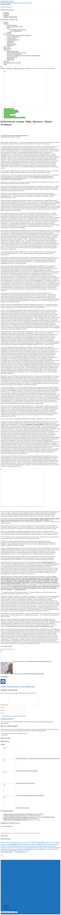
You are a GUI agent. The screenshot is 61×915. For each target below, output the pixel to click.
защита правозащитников (11, 110)
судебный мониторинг (13, 39)
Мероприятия (10, 41)
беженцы (12, 846)
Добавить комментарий (8, 132)
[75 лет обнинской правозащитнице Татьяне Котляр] (10, 795)
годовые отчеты (11, 38)
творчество (7, 114)
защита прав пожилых (40, 847)
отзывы (9, 32)
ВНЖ (12, 842)
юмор (5, 64)
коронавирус (21, 849)
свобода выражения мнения (11, 112)
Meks (13, 852)
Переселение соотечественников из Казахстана (16, 820)
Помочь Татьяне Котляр (7, 9)
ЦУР (57, 844)
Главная (6, 22)
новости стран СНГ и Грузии (15, 26)
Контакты (6, 61)
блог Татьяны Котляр (16, 31)
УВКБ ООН (40, 844)
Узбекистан (47, 844)
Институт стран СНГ (25, 842)
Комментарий (4, 704)
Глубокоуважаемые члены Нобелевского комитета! (14, 135)
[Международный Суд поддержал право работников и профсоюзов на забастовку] (10, 758)
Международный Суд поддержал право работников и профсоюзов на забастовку (38, 758)
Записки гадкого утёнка (22, 807)
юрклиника (10, 42)
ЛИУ (56, 842)
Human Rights (10, 59)
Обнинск (14, 844)
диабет (41, 846)
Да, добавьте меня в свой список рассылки (14, 716)
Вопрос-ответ (7, 48)
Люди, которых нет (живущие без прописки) (19, 35)
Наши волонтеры (11, 44)
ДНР (15, 842)
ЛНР (59, 842)
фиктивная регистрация (23, 850)
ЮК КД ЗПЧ (6, 846)
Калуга (43, 842)
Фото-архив (10, 45)
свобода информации (9, 113)
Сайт (2, 713)
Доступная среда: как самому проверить (27, 770)
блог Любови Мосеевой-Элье (18, 29)
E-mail (3, 710)
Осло (13, 649)
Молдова (5, 844)
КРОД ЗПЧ (7, 47)
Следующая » (4, 735)
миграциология (29, 849)
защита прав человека (12, 849)
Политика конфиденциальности (12, 857)
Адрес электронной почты (7, 826)
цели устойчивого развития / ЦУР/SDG (14, 117)
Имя (2, 707)
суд (46, 849)
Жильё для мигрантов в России (12, 815)
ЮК (2, 846)
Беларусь (7, 842)
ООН (9, 844)
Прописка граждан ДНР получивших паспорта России (19, 814)
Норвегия (9, 649)
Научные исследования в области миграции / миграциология (23, 55)
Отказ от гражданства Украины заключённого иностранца (20, 817)
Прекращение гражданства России (25, 783)
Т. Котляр (26, 844)
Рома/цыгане (10, 58)
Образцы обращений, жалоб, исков (16, 52)
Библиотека (7, 49)
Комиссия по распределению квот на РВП (15, 818)
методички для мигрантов (14, 54)
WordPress (28, 852)
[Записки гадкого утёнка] (10, 807)
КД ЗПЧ (32, 842)
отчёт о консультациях (13, 36)
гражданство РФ (19, 846)
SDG (4, 842)
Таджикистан (33, 844)
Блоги (8, 28)
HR (1, 842)
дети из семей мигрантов (31, 846)
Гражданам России (12, 57)
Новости (6, 23)
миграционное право (12, 51)
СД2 (21, 844)
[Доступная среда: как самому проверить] (10, 770)
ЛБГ (53, 842)
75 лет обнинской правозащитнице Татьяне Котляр (30, 795)
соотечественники (40, 849)
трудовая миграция (12, 851)
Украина (53, 844)
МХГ (2, 844)
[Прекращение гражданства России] (10, 783)
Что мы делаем (8, 34)
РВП (19, 844)
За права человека (5, 4)
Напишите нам (5, 741)
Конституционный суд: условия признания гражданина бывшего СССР (32, 661)
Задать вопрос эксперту (7, 1)
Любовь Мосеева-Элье (48, 817)
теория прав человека (9, 116)
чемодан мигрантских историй (12, 62)
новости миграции (12, 25)
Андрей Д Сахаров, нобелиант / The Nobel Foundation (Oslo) (21, 130)
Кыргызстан (49, 842)
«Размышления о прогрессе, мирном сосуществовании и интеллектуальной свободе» (27, 177)
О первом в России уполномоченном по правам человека (28, 673)
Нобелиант (4, 649)
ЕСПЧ (18, 842)
